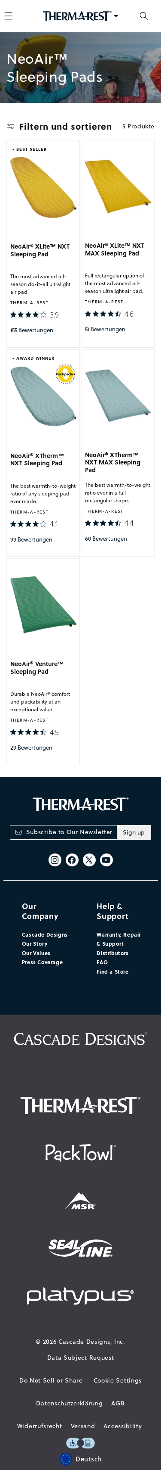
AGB (118, 1403)
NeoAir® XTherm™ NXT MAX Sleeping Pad (112, 462)
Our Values (36, 953)
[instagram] (55, 859)
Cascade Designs (45, 934)
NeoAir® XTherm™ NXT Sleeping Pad (37, 459)
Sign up (134, 832)
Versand (83, 1426)
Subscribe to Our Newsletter (69, 832)
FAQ (102, 962)
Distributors (112, 953)
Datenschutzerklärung (69, 1403)
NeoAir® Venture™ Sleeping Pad (37, 668)
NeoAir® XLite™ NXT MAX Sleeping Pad (114, 249)
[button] (143, 15)
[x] (89, 859)
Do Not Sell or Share (51, 1380)
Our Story (34, 943)
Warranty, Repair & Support (119, 939)
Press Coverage (42, 962)
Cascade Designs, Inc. (91, 1341)
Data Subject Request (80, 1357)
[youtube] (106, 859)
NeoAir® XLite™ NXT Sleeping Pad (40, 250)
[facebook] (72, 859)
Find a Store (112, 971)
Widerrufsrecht (39, 1426)
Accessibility (122, 1426)
